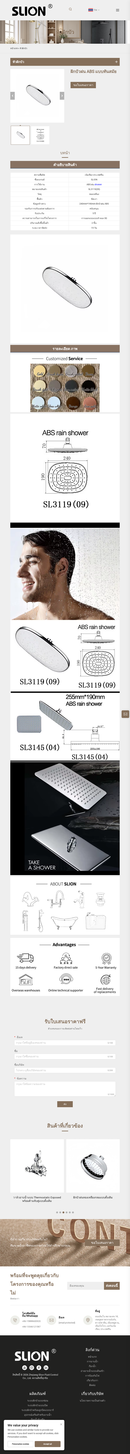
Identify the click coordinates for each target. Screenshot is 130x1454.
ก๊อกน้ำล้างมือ (38, 1419)
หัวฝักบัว (23, 48)
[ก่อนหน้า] (12, 96)
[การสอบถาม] (125, 714)
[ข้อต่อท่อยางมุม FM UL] (97, 1166)
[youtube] (24, 1367)
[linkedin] (46, 1367)
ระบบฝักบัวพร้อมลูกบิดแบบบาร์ (38, 1410)
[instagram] (31, 1367)
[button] (57, 1212)
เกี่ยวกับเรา (92, 1380)
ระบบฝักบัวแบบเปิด (38, 1405)
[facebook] (38, 1367)
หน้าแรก (92, 1356)
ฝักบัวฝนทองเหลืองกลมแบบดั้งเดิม (41, 1197)
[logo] (32, 10)
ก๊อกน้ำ (92, 1366)
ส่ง (65, 1104)
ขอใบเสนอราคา (83, 85)
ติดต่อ (92, 1385)
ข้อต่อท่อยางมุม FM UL (97, 1197)
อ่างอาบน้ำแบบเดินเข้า (92, 1371)
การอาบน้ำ (92, 1361)
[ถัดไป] (62, 96)
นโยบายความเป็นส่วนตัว (92, 1400)
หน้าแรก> (14, 48)
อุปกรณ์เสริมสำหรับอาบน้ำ (37, 1414)
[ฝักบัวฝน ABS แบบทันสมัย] (37, 96)
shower (98, 184)
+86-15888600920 (31, 1321)
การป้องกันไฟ (92, 1375)
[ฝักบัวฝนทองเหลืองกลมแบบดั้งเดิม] (41, 1166)
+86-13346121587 (31, 1326)
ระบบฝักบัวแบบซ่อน (37, 1400)
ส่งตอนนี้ (112, 1286)
